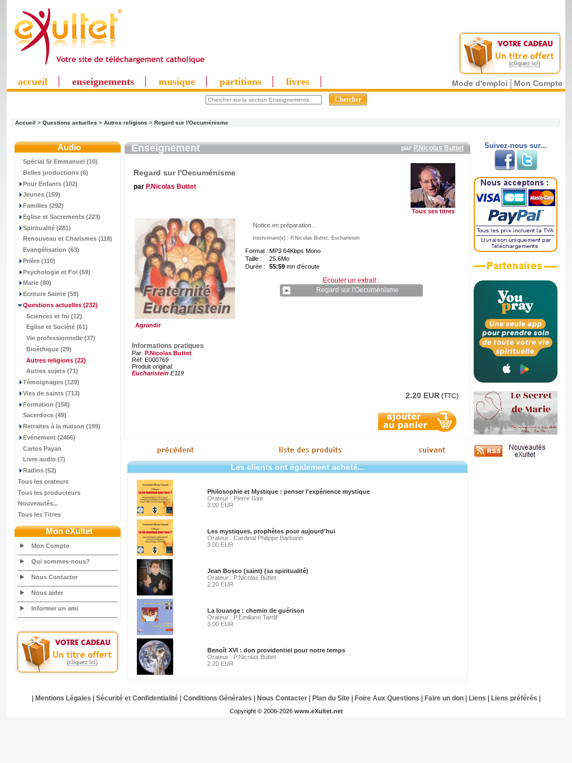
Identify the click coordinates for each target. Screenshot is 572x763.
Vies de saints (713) (51, 393)
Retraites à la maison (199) (62, 426)
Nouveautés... (38, 503)
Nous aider (47, 592)
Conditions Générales (217, 698)
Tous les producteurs (49, 492)
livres (297, 81)
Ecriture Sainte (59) (51, 293)
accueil (32, 81)
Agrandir (146, 325)
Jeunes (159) (41, 194)
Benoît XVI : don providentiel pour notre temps (276, 650)
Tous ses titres (433, 211)
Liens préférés (514, 698)
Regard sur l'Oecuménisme (191, 123)
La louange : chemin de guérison (255, 610)
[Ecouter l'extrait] (515, 270)
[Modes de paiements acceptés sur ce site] (515, 250)
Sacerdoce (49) (44, 415)
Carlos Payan (42, 448)
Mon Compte (538, 83)
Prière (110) (39, 260)
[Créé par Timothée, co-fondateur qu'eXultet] (515, 380)
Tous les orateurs (43, 481)
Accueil (25, 123)
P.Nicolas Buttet (438, 148)
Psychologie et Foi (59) (56, 272)
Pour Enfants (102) (50, 183)
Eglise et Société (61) (57, 326)
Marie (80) (37, 282)
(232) (60, 305)
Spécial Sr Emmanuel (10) (60, 161)
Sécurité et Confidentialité (137, 698)
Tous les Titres (39, 514)
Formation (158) (46, 404)
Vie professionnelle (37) (61, 338)
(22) (56, 360)
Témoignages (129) (51, 382)
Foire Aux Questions (387, 698)
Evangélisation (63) (51, 249)
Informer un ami (54, 608)
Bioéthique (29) (49, 349)
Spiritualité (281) (47, 228)
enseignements (103, 81)
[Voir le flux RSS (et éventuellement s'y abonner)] (515, 457)
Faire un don (444, 698)
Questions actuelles (69, 123)
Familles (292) (43, 205)
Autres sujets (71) (52, 371)
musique (177, 81)
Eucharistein (150, 373)
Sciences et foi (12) (54, 316)
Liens (477, 698)
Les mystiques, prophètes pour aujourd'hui (271, 531)
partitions (240, 81)
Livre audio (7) (44, 459)
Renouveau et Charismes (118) (67, 238)
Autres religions (125, 123)
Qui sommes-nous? (60, 561)
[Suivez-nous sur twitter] (527, 168)
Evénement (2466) (49, 437)
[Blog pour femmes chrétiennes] (515, 432)
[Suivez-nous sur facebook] (504, 168)
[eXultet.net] (109, 65)
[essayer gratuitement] (510, 74)
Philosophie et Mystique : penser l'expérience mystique (288, 491)
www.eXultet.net (318, 711)
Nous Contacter (54, 577)
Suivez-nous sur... (515, 145)
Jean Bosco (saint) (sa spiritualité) (257, 571)
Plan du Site (331, 698)
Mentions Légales (63, 698)
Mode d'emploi (480, 83)
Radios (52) (39, 470)
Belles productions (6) (55, 172)
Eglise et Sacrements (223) (62, 216)
